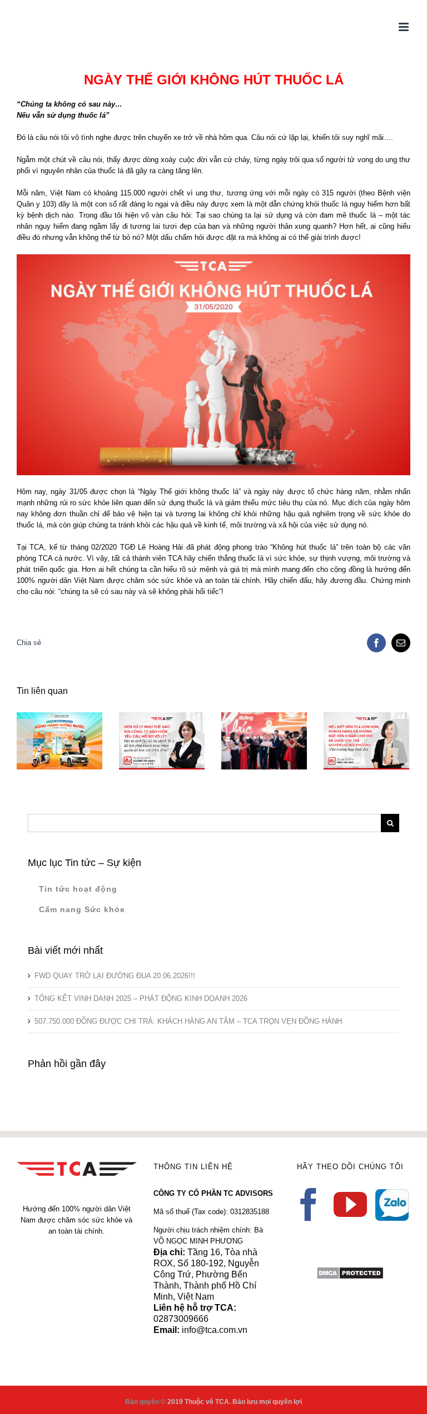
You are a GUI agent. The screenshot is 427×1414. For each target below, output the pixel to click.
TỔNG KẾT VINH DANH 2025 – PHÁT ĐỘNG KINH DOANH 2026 (140, 998)
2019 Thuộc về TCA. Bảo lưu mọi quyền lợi (234, 1402)
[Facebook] (308, 1204)
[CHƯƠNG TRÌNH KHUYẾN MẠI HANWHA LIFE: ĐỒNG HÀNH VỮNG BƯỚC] (58, 740)
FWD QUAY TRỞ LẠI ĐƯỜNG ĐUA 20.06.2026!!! (114, 976)
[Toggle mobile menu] (404, 27)
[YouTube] (350, 1204)
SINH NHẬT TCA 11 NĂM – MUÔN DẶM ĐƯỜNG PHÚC (246, 717)
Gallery (278, 717)
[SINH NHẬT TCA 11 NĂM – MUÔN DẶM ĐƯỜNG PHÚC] (262, 740)
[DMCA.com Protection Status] (350, 1271)
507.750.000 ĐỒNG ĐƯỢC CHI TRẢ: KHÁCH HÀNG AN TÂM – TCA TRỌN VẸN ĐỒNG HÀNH (188, 1021)
